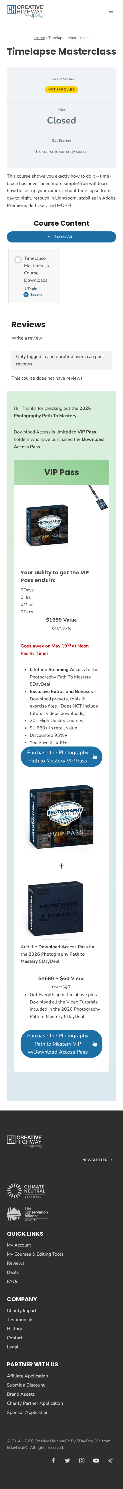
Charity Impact (22, 1310)
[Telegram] (110, 1460)
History (14, 1329)
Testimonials (20, 1320)
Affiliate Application (27, 1376)
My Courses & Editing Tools (35, 1254)
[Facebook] (53, 1460)
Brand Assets (21, 1394)
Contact (15, 1338)
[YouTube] (96, 1460)
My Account (19, 1245)
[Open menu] (111, 11)
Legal (12, 1347)
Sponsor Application (28, 1412)
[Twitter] (67, 1460)
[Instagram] (82, 1460)
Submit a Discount (26, 1385)
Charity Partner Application (35, 1403)
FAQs (12, 1281)
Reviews (16, 1263)
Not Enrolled (61, 89)
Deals (13, 1272)
